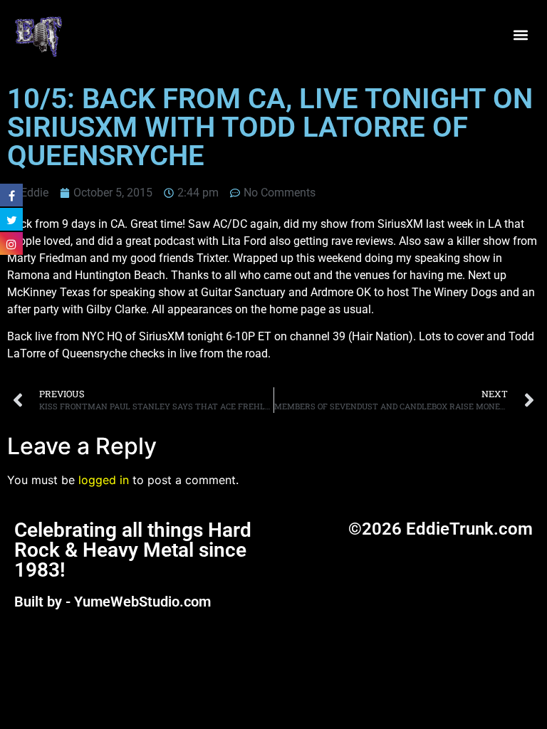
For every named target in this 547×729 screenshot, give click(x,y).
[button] (521, 35)
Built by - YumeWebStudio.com (112, 601)
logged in (103, 480)
